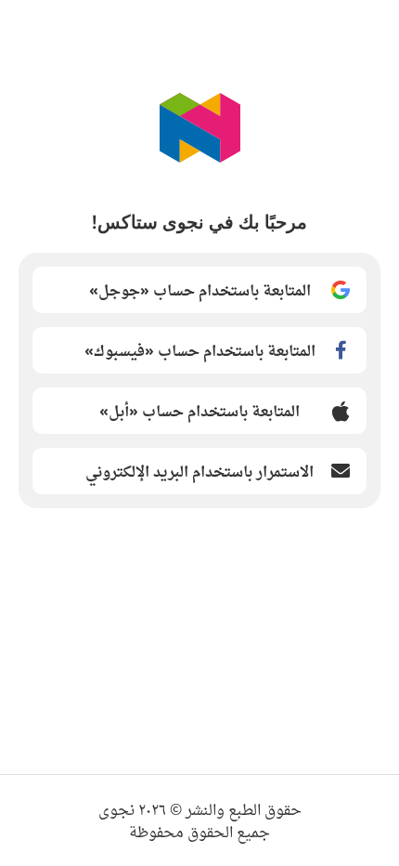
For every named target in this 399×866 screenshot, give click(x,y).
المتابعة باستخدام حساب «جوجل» (200, 290)
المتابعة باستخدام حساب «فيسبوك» (199, 350)
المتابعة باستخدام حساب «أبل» (199, 410)
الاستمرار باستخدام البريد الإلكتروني (199, 471)
